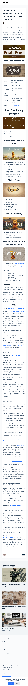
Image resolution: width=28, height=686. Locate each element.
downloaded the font (8, 537)
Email (4, 649)
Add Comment (6, 653)
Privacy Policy (11, 669)
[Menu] (25, 2)
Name (4, 645)
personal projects (20, 445)
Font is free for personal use (17, 311)
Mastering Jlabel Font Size (8, 628)
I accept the (8, 669)
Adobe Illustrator (7, 345)
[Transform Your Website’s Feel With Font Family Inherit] (14, 598)
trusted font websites (19, 263)
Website (4, 673)
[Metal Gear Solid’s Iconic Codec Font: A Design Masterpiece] (14, 575)
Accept (10, 683)
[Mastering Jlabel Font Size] (14, 620)
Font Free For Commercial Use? (16, 308)
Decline (17, 683)
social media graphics (17, 512)
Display (22, 22)
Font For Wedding (16, 355)
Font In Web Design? (17, 461)
